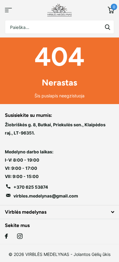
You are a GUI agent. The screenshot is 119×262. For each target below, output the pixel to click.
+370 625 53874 (30, 187)
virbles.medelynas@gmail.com (45, 195)
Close (59, 211)
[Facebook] (6, 236)
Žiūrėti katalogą (8, 10)
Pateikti (107, 27)
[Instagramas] (20, 236)
